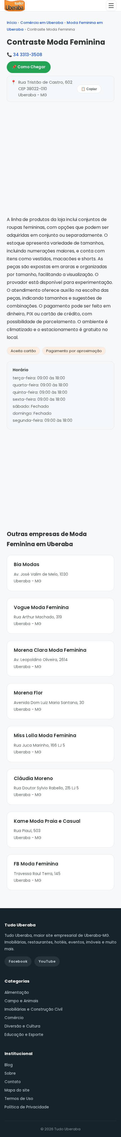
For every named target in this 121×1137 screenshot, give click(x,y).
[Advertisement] (60, 471)
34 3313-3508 (27, 55)
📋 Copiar (89, 89)
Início (12, 22)
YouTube (47, 961)
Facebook (18, 961)
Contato (13, 1081)
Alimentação (17, 992)
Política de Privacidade (27, 1107)
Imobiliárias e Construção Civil (33, 1009)
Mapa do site (17, 1090)
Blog (9, 1065)
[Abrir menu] (111, 5)
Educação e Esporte (24, 1034)
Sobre (10, 1073)
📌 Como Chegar (29, 67)
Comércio (14, 1017)
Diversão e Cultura (22, 1026)
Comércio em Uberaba (41, 22)
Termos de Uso (19, 1098)
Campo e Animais (21, 1001)
